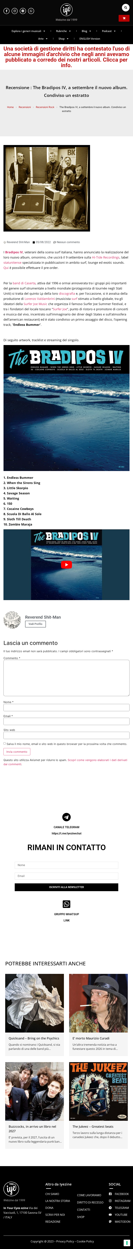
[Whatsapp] (31, 11)
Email (8, 716)
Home (10, 107)
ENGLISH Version (89, 38)
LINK (67, 920)
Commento (11, 658)
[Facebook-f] (6, 11)
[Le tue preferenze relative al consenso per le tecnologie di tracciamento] (127, 1243)
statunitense (12, 262)
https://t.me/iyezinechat (66, 833)
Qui (6, 268)
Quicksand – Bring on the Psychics (34, 1038)
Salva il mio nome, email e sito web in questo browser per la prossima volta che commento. (67, 744)
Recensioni (25, 107)
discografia (67, 293)
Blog (84, 31)
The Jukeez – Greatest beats (93, 1126)
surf (74, 299)
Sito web (9, 729)
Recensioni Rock (45, 107)
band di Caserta (24, 283)
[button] (126, 7)
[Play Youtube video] (66, 564)
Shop (62, 38)
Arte (41, 38)
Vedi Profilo (35, 624)
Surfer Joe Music (35, 304)
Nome (8, 702)
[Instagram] (15, 11)
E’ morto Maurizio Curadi (91, 1038)
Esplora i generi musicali (26, 31)
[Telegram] (23, 11)
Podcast (107, 31)
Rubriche (61, 31)
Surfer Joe (60, 309)
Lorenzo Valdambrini (40, 299)
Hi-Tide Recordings (105, 257)
